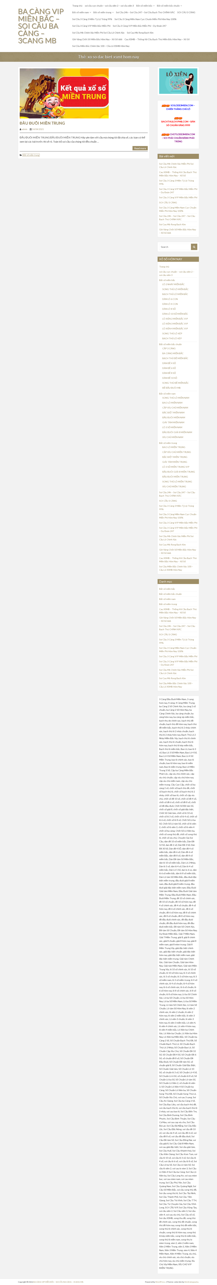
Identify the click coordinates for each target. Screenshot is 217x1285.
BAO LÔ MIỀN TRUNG (173, 447)
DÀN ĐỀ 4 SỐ (169, 363)
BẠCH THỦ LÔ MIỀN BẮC (175, 294)
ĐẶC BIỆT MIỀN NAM (173, 412)
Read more (140, 148)
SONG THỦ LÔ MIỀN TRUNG (177, 481)
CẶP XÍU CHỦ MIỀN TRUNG (176, 452)
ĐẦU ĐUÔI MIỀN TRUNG (42, 123)
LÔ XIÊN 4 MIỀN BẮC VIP (175, 328)
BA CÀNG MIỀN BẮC (172, 353)
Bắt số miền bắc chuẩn (168, 5)
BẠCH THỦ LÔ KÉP (172, 338)
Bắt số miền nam (80, 12)
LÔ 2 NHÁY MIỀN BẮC (173, 284)
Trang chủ (77, 5)
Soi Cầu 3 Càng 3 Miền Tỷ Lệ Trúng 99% (92, 19)
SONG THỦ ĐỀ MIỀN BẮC (175, 382)
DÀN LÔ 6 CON (170, 299)
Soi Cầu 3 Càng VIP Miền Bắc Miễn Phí (91, 25)
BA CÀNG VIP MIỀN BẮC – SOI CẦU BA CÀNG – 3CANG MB (41, 26)
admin (24, 129)
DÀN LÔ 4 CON (170, 304)
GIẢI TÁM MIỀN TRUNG (174, 462)
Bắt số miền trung (102, 12)
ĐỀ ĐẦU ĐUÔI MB (171, 387)
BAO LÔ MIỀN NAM (172, 402)
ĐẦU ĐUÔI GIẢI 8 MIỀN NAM (177, 432)
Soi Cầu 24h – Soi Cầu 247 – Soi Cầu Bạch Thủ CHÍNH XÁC (145, 12)
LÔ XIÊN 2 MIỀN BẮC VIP (175, 318)
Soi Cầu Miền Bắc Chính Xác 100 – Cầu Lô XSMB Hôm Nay (100, 46)
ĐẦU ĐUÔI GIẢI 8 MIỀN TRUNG (178, 471)
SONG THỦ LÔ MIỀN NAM (175, 397)
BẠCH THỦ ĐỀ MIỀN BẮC (175, 358)
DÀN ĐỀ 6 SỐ (169, 368)
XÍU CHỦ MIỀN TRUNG (174, 486)
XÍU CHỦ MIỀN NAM (172, 437)
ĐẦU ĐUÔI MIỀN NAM (173, 417)
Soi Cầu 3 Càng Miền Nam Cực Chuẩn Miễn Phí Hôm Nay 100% (145, 19)
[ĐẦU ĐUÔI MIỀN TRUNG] (64, 92)
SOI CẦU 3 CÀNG (186, 12)
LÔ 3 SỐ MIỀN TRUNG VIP (175, 466)
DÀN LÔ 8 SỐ (169, 308)
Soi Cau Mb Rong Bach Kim (140, 32)
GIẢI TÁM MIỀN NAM (173, 422)
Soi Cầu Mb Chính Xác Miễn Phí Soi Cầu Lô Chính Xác (98, 32)
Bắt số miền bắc (144, 5)
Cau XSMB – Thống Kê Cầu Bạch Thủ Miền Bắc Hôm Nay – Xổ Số (157, 39)
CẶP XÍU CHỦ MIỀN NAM (175, 407)
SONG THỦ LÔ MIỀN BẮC (175, 289)
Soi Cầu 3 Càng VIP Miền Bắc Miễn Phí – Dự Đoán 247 (139, 25)
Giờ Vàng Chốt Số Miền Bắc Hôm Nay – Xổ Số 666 (97, 39)
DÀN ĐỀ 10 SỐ (169, 378)
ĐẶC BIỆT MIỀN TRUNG (174, 457)
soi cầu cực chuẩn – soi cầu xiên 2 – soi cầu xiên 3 (109, 5)
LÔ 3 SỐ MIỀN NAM (172, 427)
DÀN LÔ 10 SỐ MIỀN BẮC (175, 313)
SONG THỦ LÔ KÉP (172, 333)
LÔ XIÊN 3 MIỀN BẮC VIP (175, 323)
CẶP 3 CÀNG (169, 348)
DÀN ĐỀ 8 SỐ (169, 373)
